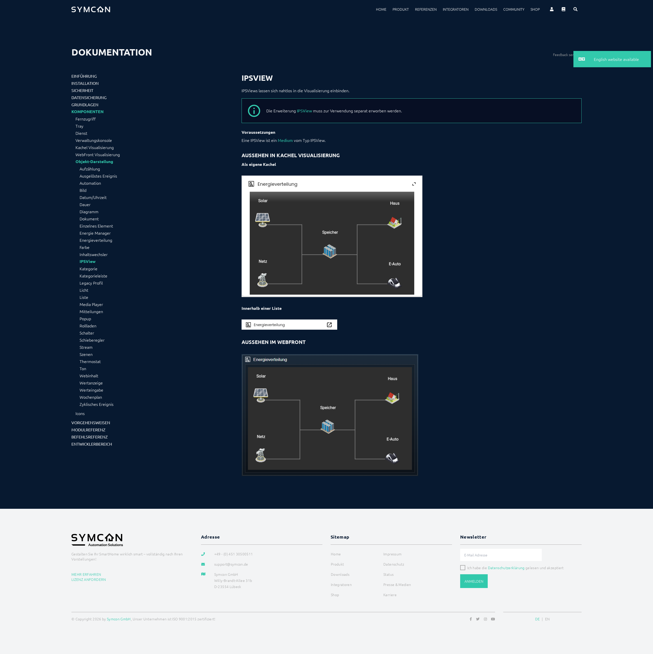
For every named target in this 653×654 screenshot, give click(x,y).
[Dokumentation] (563, 9)
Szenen (86, 354)
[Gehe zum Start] (643, 625)
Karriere (390, 594)
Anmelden (473, 581)
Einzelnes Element (96, 225)
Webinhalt (89, 375)
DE (537, 618)
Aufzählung (90, 168)
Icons (80, 413)
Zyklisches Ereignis (97, 404)
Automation (90, 182)
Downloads (486, 9)
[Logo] (90, 9)
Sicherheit (82, 90)
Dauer (85, 204)
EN (547, 618)
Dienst (81, 133)
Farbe (85, 247)
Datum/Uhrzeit (93, 197)
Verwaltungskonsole (94, 140)
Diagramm (89, 211)
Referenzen (426, 9)
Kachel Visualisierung (95, 147)
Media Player (91, 304)
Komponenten (87, 111)
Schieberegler (92, 339)
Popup (85, 318)
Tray (79, 125)
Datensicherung (89, 97)
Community (513, 9)
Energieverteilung (96, 240)
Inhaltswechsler (94, 254)
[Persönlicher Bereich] (552, 9)
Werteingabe (91, 389)
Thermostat (90, 361)
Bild (83, 190)
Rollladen (88, 325)
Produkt (401, 9)
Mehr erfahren (86, 574)
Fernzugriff (86, 118)
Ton (83, 368)
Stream (86, 347)
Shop (535, 9)
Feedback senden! (567, 54)
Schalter (87, 332)
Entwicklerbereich (91, 443)
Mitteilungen (91, 311)
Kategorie (88, 268)
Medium (285, 140)
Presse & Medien (397, 584)
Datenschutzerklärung (506, 567)
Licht (84, 289)
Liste (84, 297)
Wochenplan (91, 396)
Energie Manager (95, 232)
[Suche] (575, 9)
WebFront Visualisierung (98, 154)
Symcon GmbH (119, 618)
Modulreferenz (88, 429)
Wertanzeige (91, 382)
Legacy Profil (91, 282)
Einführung (84, 75)
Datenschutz (393, 564)
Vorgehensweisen (90, 422)
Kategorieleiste (93, 275)
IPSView (88, 261)
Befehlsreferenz (89, 436)
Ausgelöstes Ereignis (98, 175)
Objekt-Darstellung (94, 161)
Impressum (392, 553)
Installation (85, 83)
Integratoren (456, 9)
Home (381, 9)
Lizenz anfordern (88, 579)
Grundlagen (84, 104)
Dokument (89, 218)
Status (388, 574)
